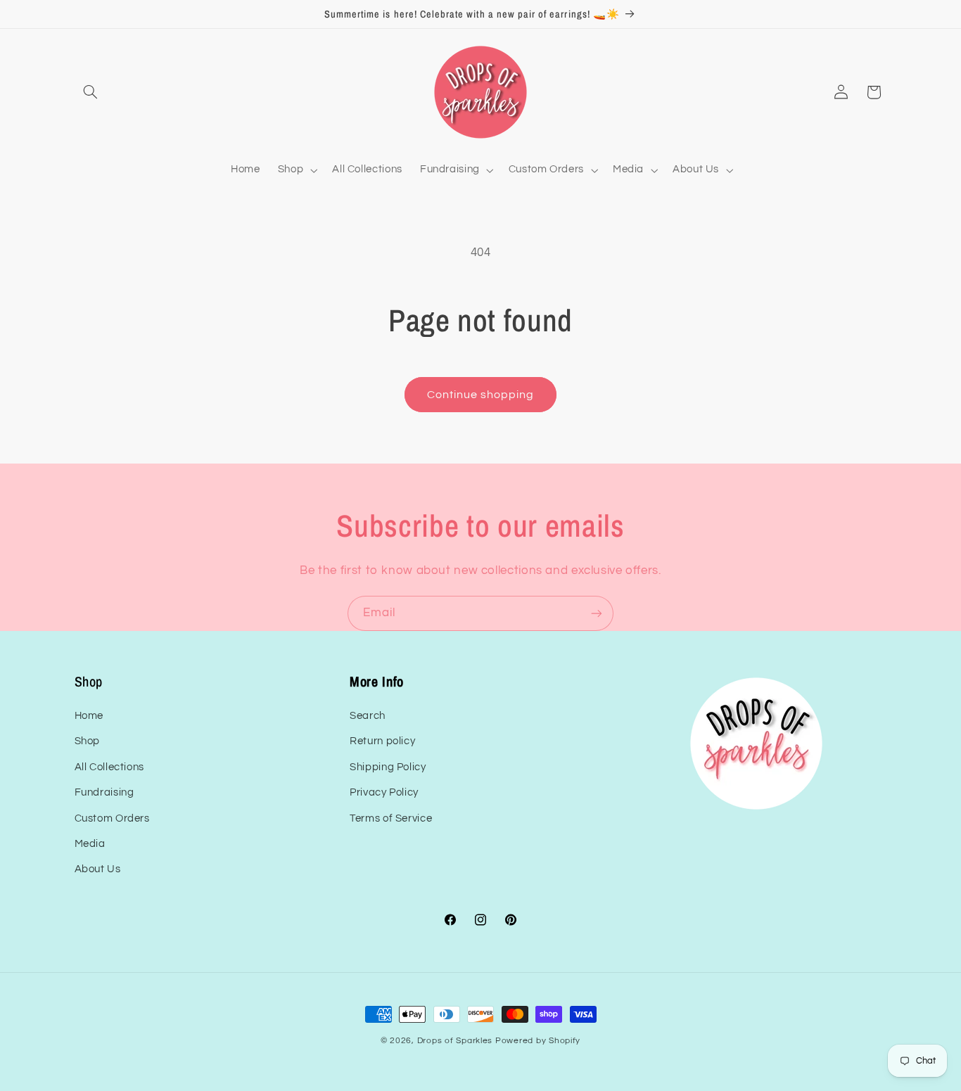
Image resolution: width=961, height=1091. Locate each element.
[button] (91, 92)
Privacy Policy (384, 793)
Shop (88, 741)
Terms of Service (391, 818)
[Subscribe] (596, 613)
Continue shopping (481, 394)
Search (368, 715)
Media (90, 843)
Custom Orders (112, 818)
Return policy (382, 741)
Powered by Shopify (537, 1041)
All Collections (109, 767)
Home (89, 715)
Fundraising (104, 793)
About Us (98, 869)
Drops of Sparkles (455, 1041)
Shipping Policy (388, 767)
